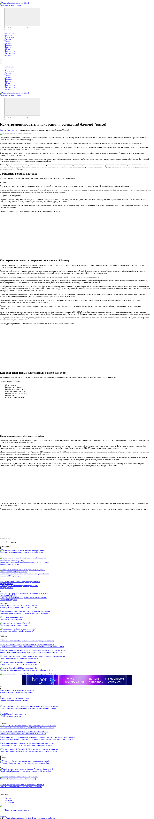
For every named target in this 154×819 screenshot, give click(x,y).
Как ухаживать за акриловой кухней (14, 625)
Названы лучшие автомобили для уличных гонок (19, 658)
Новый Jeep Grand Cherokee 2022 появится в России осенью (23, 734)
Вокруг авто (9, 37)
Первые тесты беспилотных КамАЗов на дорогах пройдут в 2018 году (27, 670)
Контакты (8, 800)
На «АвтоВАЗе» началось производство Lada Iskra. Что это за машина (27, 728)
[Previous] (1, 635)
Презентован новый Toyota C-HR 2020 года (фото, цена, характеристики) (28, 751)
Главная (8, 798)
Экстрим (8, 55)
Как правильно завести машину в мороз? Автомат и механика (24, 613)
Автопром (8, 35)
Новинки (8, 45)
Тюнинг (8, 41)
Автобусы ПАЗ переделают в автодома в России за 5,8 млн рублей (25, 771)
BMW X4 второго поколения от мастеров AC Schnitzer (21, 787)
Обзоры (7, 49)
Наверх (3, 816)
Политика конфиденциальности (17, 810)
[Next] (3, 635)
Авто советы (9, 33)
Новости (8, 47)
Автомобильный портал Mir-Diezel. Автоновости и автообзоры (30, 818)
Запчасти (8, 43)
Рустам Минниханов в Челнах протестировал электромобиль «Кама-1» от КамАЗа (32, 647)
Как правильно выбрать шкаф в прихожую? (17, 631)
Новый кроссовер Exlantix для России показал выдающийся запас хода (27, 641)
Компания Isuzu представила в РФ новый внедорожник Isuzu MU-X (26, 745)
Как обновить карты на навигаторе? (14, 700)
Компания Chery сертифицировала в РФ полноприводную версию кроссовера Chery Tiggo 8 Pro (37, 739)
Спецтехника (10, 53)
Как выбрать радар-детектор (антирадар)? (16, 692)
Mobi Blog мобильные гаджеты (12, 716)
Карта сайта (9, 802)
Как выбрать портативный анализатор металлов (18, 607)
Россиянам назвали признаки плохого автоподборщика (21, 552)
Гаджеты (8, 39)
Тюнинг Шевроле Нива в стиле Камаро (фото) (18, 779)
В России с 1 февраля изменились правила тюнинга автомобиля (24, 763)
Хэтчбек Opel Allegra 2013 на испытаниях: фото (18, 664)
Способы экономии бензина (11, 619)
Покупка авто (10, 51)
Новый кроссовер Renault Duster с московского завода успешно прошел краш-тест (31, 652)
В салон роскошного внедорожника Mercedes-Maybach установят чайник (28, 708)
